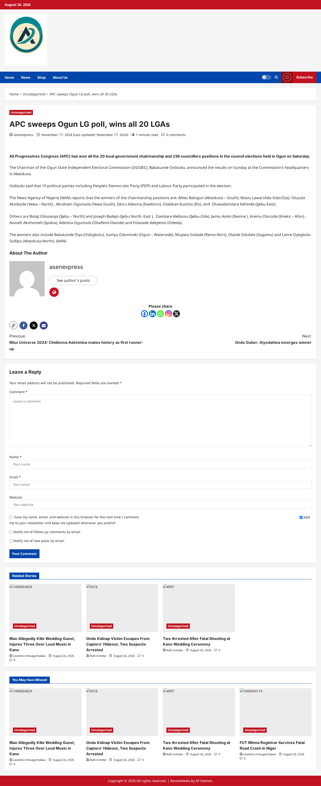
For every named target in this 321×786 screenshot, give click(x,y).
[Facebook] (144, 313)
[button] (276, 77)
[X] (176, 313)
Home (9, 77)
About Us (60, 77)
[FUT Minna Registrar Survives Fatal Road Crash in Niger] (276, 712)
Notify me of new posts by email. (39, 540)
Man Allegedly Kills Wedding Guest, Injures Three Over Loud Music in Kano (42, 644)
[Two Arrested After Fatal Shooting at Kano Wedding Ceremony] (199, 608)
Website (15, 497)
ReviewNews (180, 780)
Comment (18, 392)
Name (15, 457)
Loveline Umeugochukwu (29, 656)
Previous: (76, 342)
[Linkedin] (152, 313)
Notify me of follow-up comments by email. (47, 532)
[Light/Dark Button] (266, 77)
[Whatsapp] (160, 313)
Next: (273, 339)
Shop (41, 77)
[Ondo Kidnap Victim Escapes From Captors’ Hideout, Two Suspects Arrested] (122, 608)
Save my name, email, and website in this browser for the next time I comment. (77, 517)
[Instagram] (168, 313)
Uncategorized (21, 112)
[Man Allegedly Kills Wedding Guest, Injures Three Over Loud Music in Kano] (45, 608)
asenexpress (23, 134)
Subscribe (304, 77)
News (25, 77)
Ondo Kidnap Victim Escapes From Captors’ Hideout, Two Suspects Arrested (118, 644)
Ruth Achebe (98, 656)
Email (15, 477)
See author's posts (73, 280)
